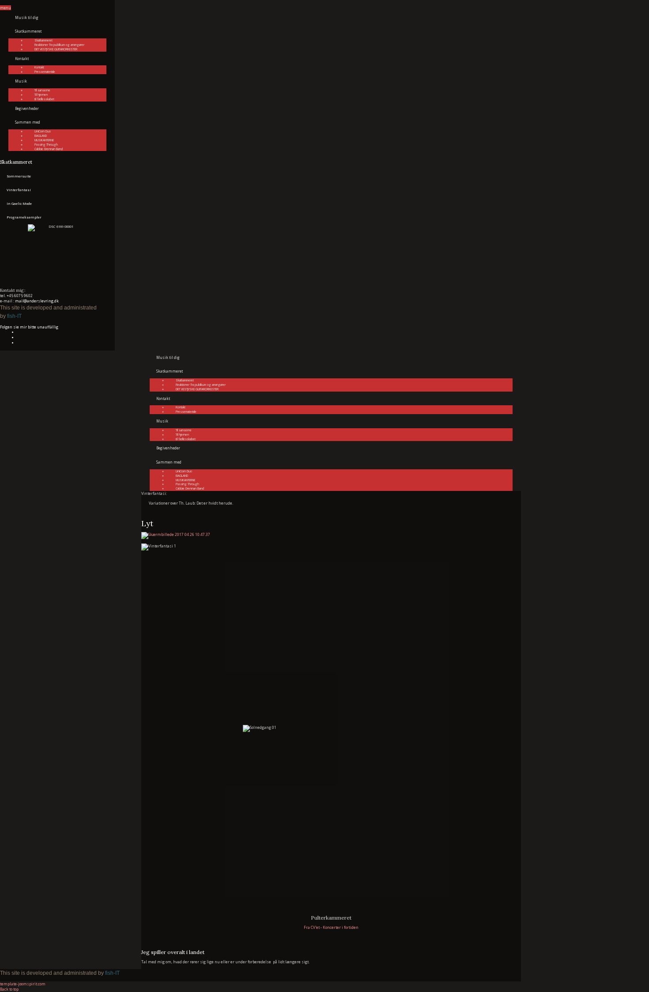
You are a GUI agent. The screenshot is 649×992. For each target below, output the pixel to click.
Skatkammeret (28, 31)
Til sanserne (42, 90)
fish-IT (14, 316)
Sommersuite (19, 176)
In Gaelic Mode (19, 203)
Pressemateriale (44, 72)
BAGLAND (40, 136)
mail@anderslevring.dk (37, 300)
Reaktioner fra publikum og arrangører (59, 45)
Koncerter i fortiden (340, 927)
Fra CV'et (312, 927)
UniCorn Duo (42, 131)
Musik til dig (26, 17)
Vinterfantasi (19, 190)
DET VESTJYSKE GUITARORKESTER (55, 49)
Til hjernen (41, 95)
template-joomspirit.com (22, 983)
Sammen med (27, 122)
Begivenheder (27, 108)
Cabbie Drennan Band (48, 149)
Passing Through (46, 145)
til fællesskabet (44, 99)
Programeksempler (24, 217)
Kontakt (22, 58)
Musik (21, 81)
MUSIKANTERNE (44, 140)
